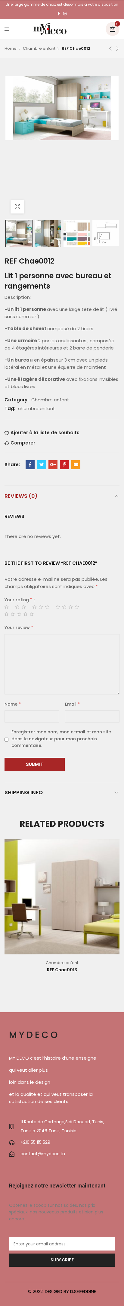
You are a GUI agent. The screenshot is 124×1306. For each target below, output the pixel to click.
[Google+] (52, 464)
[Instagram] (64, 13)
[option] (19, 233)
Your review (19, 628)
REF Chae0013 (62, 970)
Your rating (18, 600)
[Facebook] (58, 13)
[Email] (75, 464)
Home (11, 48)
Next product (117, 48)
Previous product (110, 48)
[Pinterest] (64, 464)
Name (13, 704)
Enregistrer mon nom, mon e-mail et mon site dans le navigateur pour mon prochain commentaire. (61, 738)
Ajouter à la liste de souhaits (45, 432)
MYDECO (34, 1034)
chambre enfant (36, 408)
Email (72, 704)
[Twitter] (41, 464)
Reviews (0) (21, 496)
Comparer (23, 443)
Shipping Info (24, 792)
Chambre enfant (39, 48)
